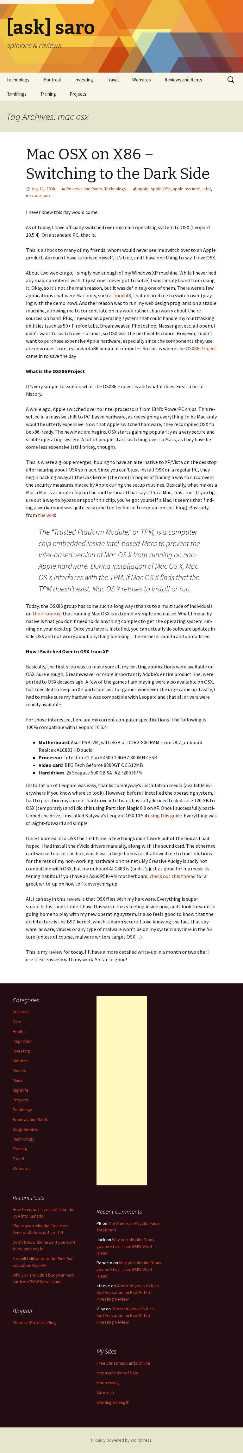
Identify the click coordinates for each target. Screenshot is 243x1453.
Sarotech (105, 1392)
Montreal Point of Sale (117, 1373)
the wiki (46, 515)
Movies (19, 1070)
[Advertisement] (122, 1090)
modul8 (123, 295)
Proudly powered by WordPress (121, 1440)
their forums (46, 613)
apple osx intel (186, 189)
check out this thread (173, 876)
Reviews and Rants (183, 80)
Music (18, 1080)
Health (19, 1031)
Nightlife (20, 1090)
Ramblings (16, 94)
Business (21, 1012)
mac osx (33, 195)
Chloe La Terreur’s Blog (34, 1322)
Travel (113, 80)
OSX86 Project (201, 348)
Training (48, 94)
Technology (17, 80)
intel (206, 189)
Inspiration (23, 1041)
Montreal (52, 80)
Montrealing (108, 1382)
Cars (17, 1021)
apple (143, 189)
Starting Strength (113, 1402)
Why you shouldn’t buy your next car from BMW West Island (125, 1246)
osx (47, 195)
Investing (83, 80)
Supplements (25, 1129)
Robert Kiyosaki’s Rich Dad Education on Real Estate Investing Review (128, 1292)
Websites (141, 80)
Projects (78, 94)
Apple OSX (161, 189)
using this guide (165, 815)
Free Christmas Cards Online (123, 1363)
